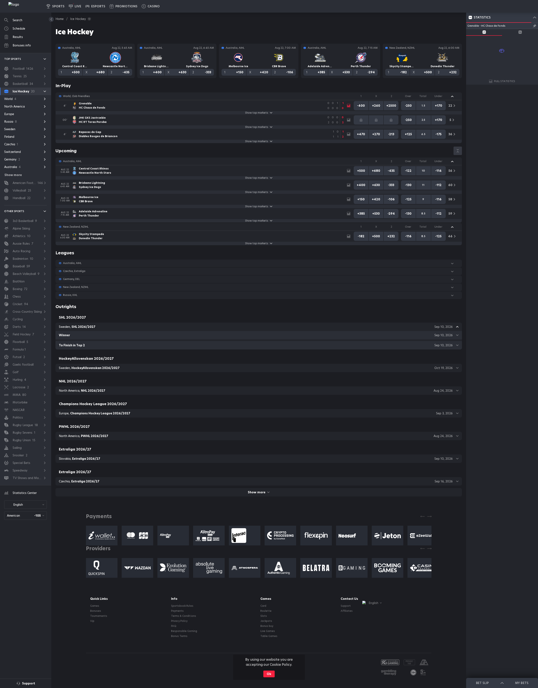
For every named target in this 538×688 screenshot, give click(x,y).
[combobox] (25, 504)
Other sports (14, 211)
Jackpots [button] (266, 621)
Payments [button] (177, 611)
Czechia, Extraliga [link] (74, 271)
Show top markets (256, 112)
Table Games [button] (268, 636)
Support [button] (346, 606)
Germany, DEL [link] (71, 279)
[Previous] (423, 516)
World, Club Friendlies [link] (76, 96)
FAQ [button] (173, 626)
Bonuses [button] (95, 611)
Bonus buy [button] (266, 626)
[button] (151, 6)
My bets (521, 683)
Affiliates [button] (347, 611)
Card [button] (263, 606)
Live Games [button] (267, 631)
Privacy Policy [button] (179, 621)
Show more (256, 492)
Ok (269, 674)
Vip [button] (92, 621)
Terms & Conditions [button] (183, 616)
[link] (23, 6)
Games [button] (94, 606)
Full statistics (504, 81)
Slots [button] (263, 616)
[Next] (429, 516)
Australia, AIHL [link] (72, 161)
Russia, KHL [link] (70, 295)
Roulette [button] (266, 611)
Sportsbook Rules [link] (182, 606)
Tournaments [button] (98, 616)
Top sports (12, 59)
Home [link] (59, 19)
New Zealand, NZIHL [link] (75, 226)
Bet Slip (482, 683)
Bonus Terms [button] (179, 636)
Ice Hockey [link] (78, 19)
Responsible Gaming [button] (184, 631)
